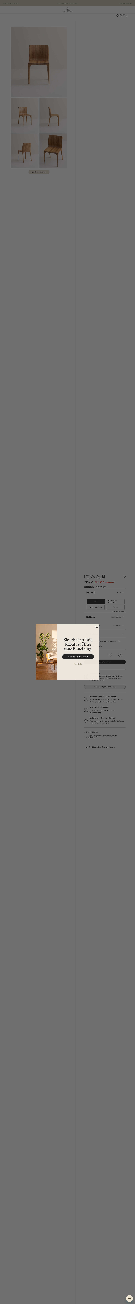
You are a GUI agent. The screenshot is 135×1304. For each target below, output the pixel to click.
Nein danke (78, 664)
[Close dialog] (97, 626)
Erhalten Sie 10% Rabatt (78, 657)
